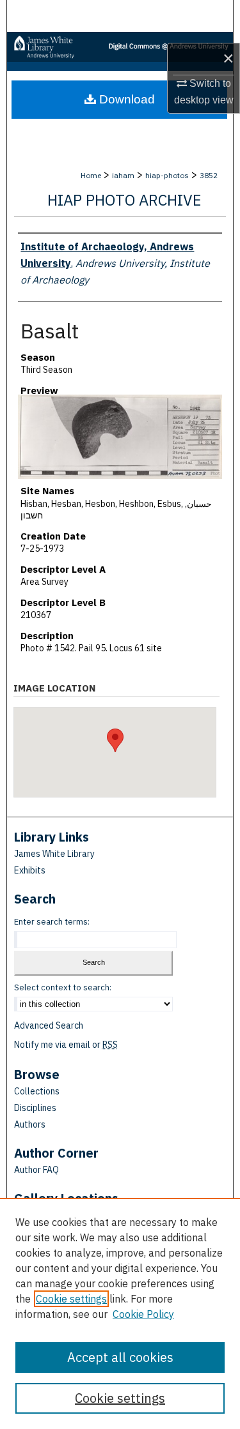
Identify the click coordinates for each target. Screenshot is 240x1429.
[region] (120, 1313)
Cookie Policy (143, 1314)
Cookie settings (71, 1298)
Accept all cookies (120, 1357)
